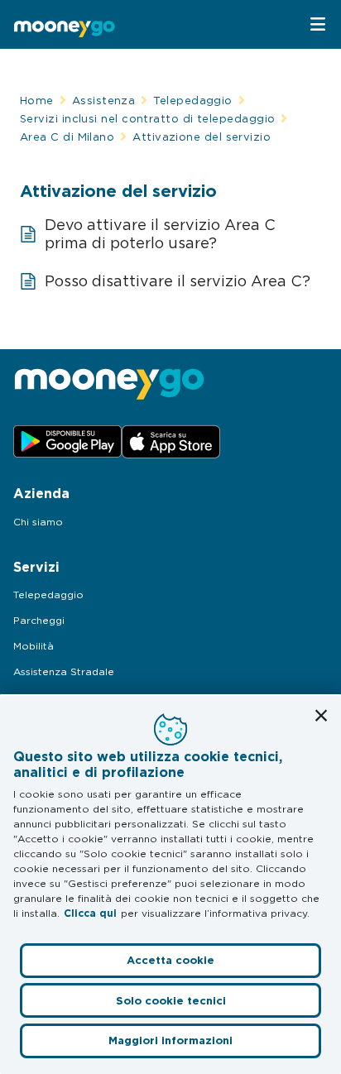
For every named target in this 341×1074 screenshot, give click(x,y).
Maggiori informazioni (170, 1040)
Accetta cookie (170, 960)
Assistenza (104, 100)
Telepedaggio (192, 100)
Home (37, 100)
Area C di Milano (67, 136)
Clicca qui (90, 913)
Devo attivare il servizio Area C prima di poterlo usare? (160, 234)
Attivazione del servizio (201, 136)
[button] (321, 715)
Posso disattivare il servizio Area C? (177, 281)
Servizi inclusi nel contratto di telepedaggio (147, 118)
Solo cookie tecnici (171, 1001)
